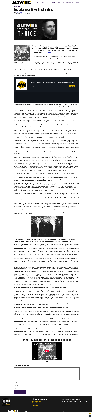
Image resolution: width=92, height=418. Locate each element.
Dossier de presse (35, 404)
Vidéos (48, 2)
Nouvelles (54, 2)
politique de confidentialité (37, 401)
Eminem (51, 60)
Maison (38, 2)
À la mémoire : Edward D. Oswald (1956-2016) (41, 407)
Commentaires (61, 2)
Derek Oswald (19, 12)
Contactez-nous (69, 2)
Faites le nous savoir (66, 402)
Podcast (43, 2)
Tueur (65, 250)
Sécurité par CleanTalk (44, 414)
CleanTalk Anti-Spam (51, 414)
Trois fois (49, 52)
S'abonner (77, 2)
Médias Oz (67, 411)
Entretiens (17, 6)
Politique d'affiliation (36, 402)
